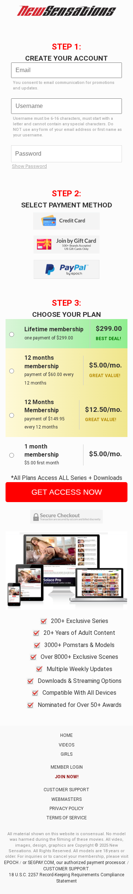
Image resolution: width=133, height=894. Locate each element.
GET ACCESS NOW (66, 492)
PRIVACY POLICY (66, 808)
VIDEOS (66, 745)
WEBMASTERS (66, 799)
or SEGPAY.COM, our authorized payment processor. (74, 862)
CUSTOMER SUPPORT (66, 789)
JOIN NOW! (66, 776)
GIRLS (66, 754)
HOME (66, 735)
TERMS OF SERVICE (66, 817)
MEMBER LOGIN (67, 767)
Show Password (29, 166)
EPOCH (11, 862)
